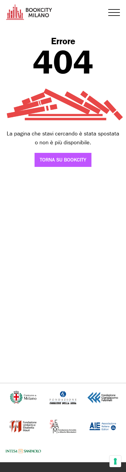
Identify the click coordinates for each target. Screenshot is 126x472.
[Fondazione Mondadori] (63, 426)
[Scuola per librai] (23, 426)
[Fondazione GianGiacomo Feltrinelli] (102, 397)
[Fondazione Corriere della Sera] (63, 397)
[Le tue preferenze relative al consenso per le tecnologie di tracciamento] (115, 461)
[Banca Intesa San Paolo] (23, 451)
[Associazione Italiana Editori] (103, 426)
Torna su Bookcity (63, 160)
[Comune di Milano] (23, 397)
